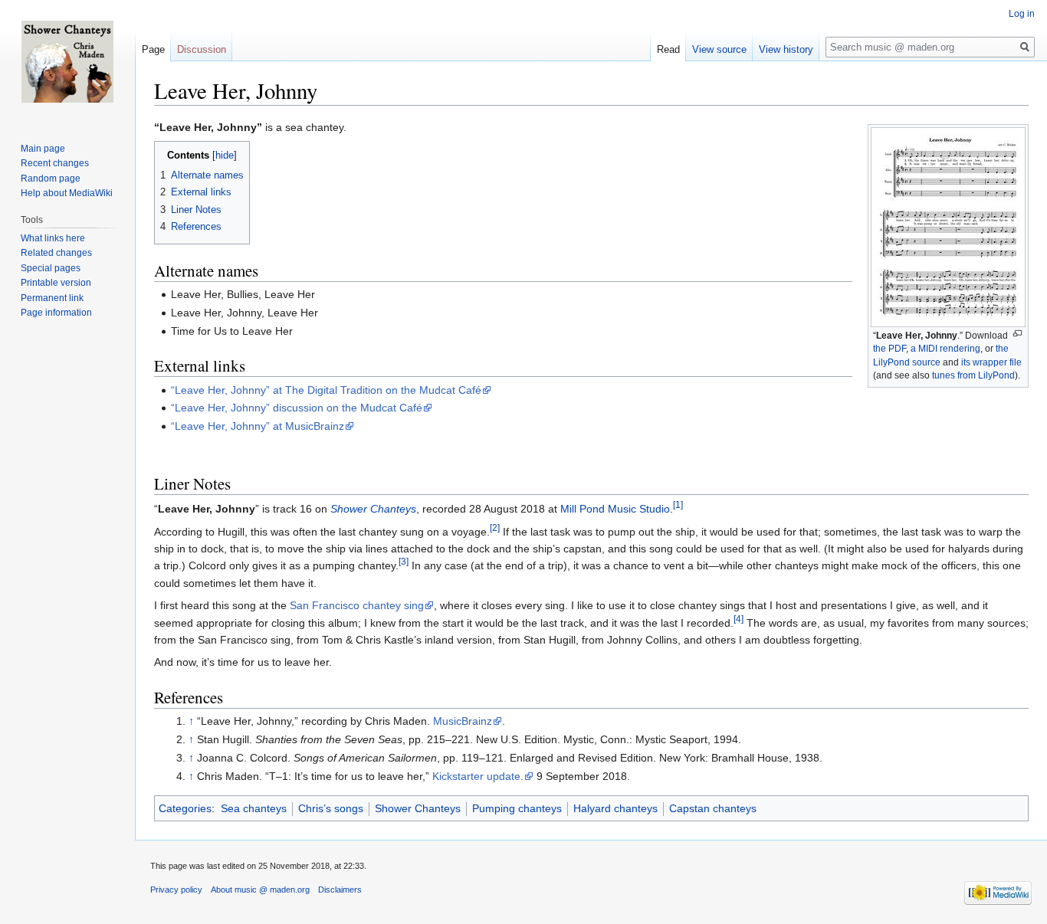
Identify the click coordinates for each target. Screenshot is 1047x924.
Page (153, 49)
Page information (56, 312)
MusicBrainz (462, 721)
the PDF (889, 348)
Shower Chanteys (373, 509)
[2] (495, 527)
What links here (53, 238)
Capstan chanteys (713, 808)
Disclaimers (340, 889)
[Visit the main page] (67, 61)
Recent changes (55, 163)
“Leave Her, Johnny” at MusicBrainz (257, 426)
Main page (43, 148)
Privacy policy (176, 889)
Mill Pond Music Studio (615, 509)
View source (719, 49)
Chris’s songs (330, 808)
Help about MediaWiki (67, 193)
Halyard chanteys (615, 808)
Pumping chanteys (517, 808)
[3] (404, 562)
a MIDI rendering (945, 348)
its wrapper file (991, 362)
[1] (678, 505)
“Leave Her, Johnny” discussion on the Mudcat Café (296, 407)
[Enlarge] (1017, 333)
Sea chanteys (254, 808)
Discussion (201, 49)
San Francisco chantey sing (357, 605)
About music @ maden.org (260, 889)
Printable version (56, 282)
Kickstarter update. (478, 776)
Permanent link (52, 298)
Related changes (56, 252)
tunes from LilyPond (973, 375)
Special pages (50, 268)
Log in (1022, 13)
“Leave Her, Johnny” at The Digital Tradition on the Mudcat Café (326, 390)
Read (668, 49)
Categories (185, 808)
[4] (738, 619)
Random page (50, 178)
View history (786, 49)
